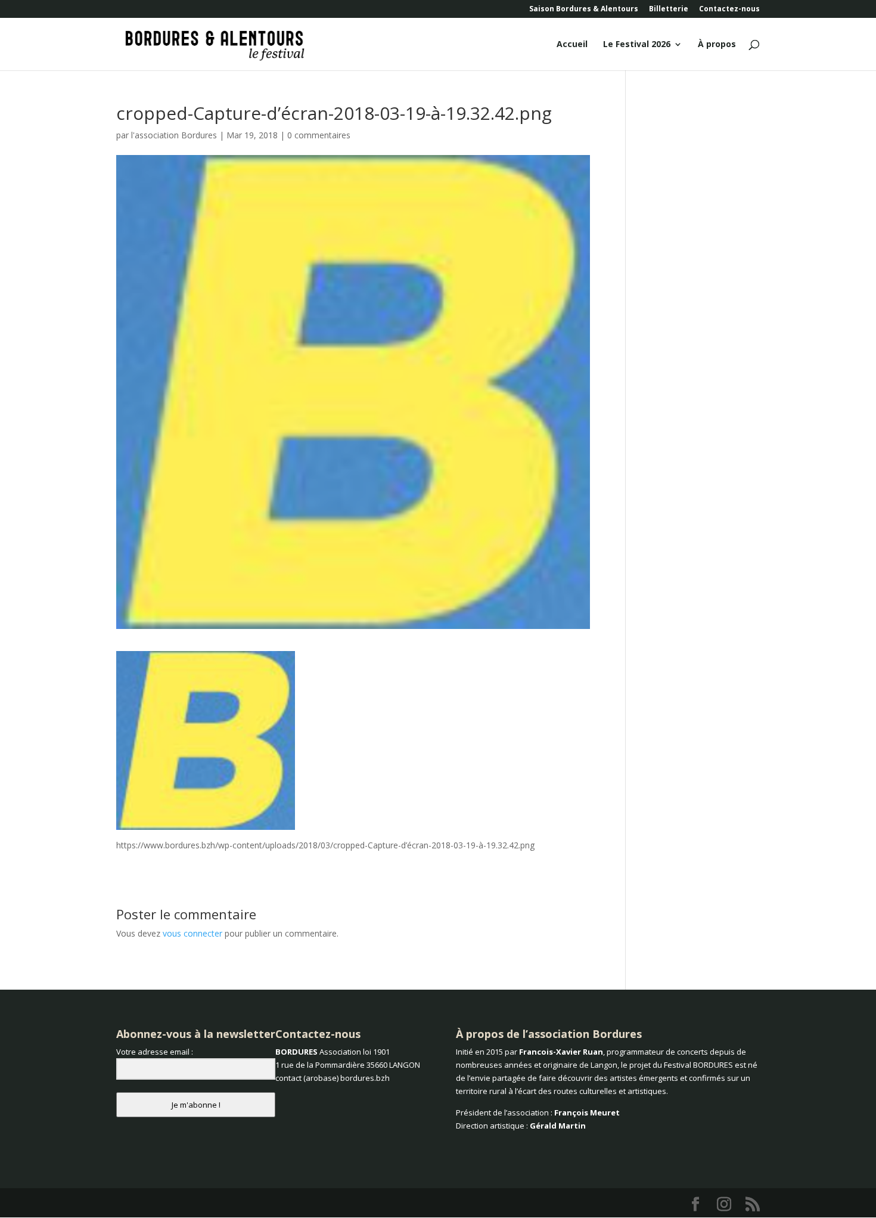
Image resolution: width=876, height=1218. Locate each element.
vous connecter (192, 933)
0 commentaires (318, 135)
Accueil (572, 44)
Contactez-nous (729, 9)
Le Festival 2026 (636, 44)
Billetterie (668, 9)
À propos (717, 44)
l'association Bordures (174, 135)
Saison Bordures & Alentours (583, 9)
